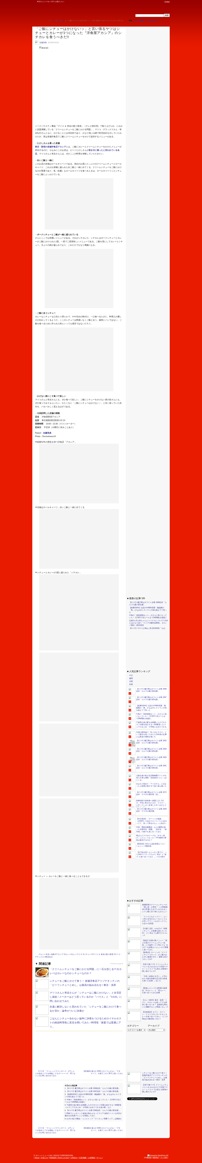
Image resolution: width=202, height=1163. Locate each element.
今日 (131, 675)
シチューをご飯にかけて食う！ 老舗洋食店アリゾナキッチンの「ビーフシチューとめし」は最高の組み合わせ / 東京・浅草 (154, 1076)
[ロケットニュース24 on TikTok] (157, 1)
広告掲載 (82, 1158)
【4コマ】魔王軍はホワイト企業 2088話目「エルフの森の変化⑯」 (93, 1088)
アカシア (59, 954)
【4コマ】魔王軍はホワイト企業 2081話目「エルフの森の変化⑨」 (151, 767)
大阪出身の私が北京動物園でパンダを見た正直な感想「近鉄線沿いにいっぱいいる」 (151, 777)
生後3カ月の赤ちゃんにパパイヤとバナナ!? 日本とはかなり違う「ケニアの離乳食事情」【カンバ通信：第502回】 (148, 623)
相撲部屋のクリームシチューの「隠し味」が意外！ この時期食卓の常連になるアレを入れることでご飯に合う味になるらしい (155, 908)
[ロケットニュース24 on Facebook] (149, 1)
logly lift (120, 963)
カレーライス (77, 954)
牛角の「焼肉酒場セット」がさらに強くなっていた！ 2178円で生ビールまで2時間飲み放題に (148, 616)
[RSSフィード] (162, 1)
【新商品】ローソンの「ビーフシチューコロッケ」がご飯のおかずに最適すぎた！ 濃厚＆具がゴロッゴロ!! (155, 955)
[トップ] (47, 20)
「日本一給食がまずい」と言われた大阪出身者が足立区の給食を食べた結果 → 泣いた (154, 978)
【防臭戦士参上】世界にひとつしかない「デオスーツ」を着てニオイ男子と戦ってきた (103, 1072)
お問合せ (74, 1158)
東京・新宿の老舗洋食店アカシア (50, 146)
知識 (53, 954)
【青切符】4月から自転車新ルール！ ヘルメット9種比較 (151, 845)
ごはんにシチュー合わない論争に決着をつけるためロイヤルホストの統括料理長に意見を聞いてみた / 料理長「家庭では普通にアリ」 (85, 1022)
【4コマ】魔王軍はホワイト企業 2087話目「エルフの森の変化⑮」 (93, 1091)
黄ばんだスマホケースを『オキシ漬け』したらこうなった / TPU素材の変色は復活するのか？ (151, 837)
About (37, 1158)
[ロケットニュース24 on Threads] (152, 1)
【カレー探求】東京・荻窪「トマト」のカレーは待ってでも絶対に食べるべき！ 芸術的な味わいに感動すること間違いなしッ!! (155, 1003)
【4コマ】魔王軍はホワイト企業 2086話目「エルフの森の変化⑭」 (93, 1110)
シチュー (87, 954)
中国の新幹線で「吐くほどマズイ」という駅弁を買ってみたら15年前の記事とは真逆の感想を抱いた (151, 734)
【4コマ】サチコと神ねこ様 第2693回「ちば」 (148, 628)
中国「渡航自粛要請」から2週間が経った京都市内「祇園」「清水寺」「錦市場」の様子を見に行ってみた (151, 829)
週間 (131, 678)
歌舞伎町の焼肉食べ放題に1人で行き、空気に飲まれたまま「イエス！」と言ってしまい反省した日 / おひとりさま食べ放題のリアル (148, 804)
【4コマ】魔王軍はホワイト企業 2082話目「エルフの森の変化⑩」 (151, 742)
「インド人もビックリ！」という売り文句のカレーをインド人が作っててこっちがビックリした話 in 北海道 (154, 920)
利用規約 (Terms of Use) (59, 1158)
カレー (67, 954)
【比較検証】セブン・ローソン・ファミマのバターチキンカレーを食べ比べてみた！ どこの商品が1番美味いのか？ (155, 1015)
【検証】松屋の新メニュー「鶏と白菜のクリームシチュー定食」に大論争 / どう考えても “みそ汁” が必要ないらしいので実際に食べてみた (155, 945)
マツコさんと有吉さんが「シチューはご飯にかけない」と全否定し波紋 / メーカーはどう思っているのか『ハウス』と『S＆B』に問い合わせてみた (86, 996)
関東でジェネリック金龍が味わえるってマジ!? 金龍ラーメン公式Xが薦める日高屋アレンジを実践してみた (93, 1114)
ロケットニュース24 (64, 10)
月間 (131, 681)
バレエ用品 (164, 1157)
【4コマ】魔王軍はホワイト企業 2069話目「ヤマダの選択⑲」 (151, 810)
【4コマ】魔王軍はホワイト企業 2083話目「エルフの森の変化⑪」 (151, 758)
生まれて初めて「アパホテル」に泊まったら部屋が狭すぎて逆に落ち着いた (151, 785)
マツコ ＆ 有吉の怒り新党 (102, 954)
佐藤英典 (43, 43)
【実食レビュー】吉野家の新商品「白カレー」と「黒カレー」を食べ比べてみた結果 (154, 990)
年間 (131, 684)
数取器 (149, 1157)
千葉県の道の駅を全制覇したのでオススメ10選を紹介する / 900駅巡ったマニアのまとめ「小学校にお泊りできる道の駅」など (93, 1106)
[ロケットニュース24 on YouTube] (160, 1)
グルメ (41, 954)
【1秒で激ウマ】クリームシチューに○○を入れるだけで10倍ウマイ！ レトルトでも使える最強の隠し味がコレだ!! (155, 967)
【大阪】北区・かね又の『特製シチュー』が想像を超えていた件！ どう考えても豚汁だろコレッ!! (155, 932)
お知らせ (44, 1158)
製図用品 (156, 1157)
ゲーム (99, 1158)
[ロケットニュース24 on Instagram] (155, 1)
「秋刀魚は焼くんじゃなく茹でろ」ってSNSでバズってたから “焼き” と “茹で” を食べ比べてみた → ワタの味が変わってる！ (148, 855)
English (167, 1)
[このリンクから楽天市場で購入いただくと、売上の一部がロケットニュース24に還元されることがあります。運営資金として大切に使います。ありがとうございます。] (144, 1)
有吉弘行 (49, 957)
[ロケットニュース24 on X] (147, 1)
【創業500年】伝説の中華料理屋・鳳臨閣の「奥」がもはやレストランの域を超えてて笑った (148, 610)
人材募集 (91, 1158)
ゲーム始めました (152, 21)
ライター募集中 (139, 21)
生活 (47, 954)
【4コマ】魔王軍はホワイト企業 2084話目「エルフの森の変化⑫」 (151, 750)
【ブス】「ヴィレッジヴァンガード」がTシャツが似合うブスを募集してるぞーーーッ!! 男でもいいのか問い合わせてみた (55, 1073)
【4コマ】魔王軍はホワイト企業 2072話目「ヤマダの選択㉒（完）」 (151, 793)
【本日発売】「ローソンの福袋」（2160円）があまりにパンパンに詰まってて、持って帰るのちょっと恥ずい (151, 821)
